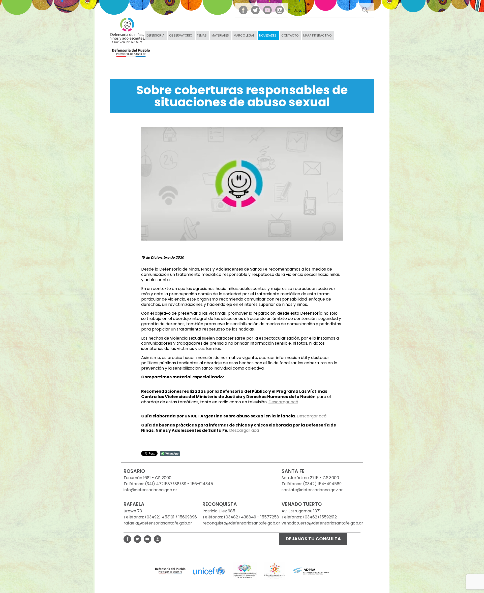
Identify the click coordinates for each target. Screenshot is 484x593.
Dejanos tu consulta (313, 539)
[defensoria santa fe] (131, 53)
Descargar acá (283, 402)
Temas (202, 35)
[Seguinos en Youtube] (267, 10)
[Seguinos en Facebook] (243, 10)
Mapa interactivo (317, 35)
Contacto (289, 35)
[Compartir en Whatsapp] (170, 453)
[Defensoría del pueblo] (170, 570)
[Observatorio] (244, 570)
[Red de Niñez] (274, 570)
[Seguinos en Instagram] (279, 10)
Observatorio (180, 35)
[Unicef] (209, 570)
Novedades (268, 35)
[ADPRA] (310, 570)
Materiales (220, 35)
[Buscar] (365, 10)
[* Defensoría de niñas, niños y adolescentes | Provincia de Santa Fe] (127, 30)
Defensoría (155, 35)
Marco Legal (244, 35)
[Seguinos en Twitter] (255, 10)
